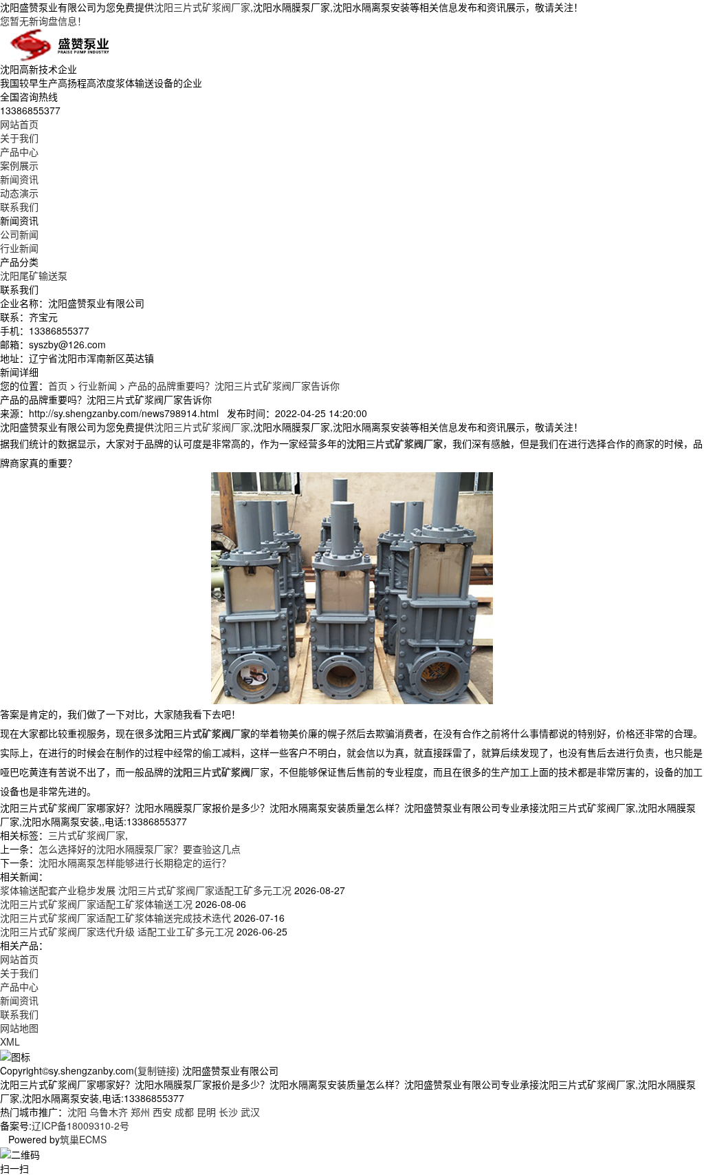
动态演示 (19, 193)
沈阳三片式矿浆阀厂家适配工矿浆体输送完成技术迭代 (115, 917)
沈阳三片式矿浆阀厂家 (202, 7)
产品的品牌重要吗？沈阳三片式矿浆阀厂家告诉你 (234, 385)
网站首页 (19, 124)
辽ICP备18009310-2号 (80, 1125)
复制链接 (157, 1070)
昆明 (206, 1112)
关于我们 (19, 138)
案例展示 (19, 165)
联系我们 (19, 206)
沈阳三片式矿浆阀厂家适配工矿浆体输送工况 (96, 904)
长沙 (228, 1112)
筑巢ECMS (83, 1139)
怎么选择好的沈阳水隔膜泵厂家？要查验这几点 (139, 849)
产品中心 (19, 151)
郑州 (140, 1112)
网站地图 (19, 1028)
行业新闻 (19, 248)
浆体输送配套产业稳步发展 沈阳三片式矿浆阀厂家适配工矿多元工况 (146, 890)
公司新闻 (19, 234)
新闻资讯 (19, 179)
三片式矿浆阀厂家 (86, 835)
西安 (162, 1112)
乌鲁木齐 (108, 1112)
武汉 (250, 1112)
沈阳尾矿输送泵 (33, 275)
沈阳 (77, 1112)
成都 (184, 1112)
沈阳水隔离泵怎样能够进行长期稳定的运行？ (134, 862)
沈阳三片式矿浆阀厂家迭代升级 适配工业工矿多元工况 (117, 931)
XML (10, 1041)
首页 (57, 385)
